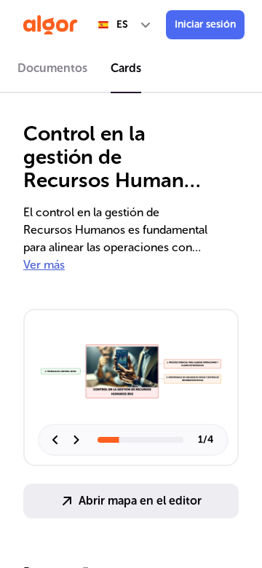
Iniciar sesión (205, 24)
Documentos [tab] (52, 68)
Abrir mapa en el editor (140, 501)
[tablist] (131, 71)
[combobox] (125, 25)
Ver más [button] (44, 265)
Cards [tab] (126, 68)
